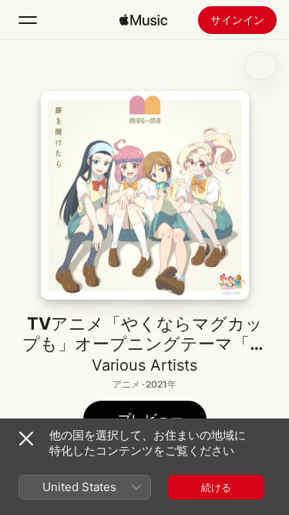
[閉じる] (26, 439)
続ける (216, 487)
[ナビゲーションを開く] (28, 20)
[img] (143, 20)
